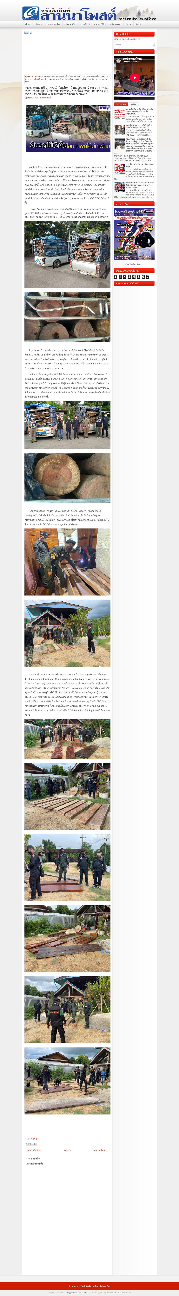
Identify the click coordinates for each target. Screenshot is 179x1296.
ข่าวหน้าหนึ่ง (37, 77)
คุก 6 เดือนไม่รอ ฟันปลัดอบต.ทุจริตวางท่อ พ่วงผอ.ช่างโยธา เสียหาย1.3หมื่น (139, 111)
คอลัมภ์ (133, 104)
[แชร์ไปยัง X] (32, 1144)
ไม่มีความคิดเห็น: (45, 98)
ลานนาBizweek (99, 23)
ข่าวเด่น (38, 23)
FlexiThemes (60, 1293)
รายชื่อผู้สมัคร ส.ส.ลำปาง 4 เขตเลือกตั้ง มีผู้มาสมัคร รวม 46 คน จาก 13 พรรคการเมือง (140, 185)
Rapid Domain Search (123, 1293)
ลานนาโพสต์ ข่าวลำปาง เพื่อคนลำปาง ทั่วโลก (92, 1286)
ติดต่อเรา (139, 23)
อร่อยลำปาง (85, 23)
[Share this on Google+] (37, 1139)
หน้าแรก (27, 23)
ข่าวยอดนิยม (121, 104)
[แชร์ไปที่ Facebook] (35, 1144)
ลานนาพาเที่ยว (70, 23)
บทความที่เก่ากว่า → (102, 1150)
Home (27, 77)
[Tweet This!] (33, 1139)
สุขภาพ (128, 23)
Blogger (140, 264)
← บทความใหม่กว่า (33, 1150)
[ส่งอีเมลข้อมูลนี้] (27, 1144)
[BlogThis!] (29, 1144)
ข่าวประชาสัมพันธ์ (53, 23)
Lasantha (84, 1293)
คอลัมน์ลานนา (115, 23)
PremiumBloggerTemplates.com (101, 1293)
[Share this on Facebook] (31, 1139)
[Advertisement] (67, 54)
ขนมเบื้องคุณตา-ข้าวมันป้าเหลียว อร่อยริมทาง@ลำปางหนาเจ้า (139, 126)
